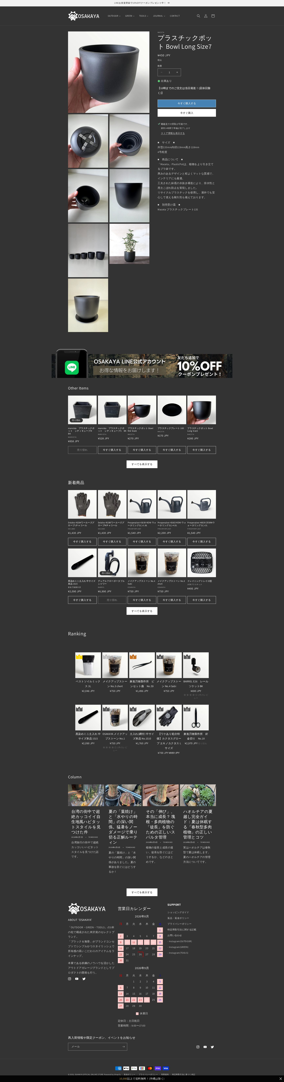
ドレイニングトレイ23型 (199, 581)
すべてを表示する (142, 464)
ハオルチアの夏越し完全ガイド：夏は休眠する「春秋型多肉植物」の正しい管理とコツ (198, 824)
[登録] (123, 1047)
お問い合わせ (174, 935)
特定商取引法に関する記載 (181, 929)
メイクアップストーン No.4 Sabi (141, 582)
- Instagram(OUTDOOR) (179, 941)
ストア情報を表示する (173, 133)
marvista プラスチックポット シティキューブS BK (112, 429)
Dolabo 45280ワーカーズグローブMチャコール (111, 524)
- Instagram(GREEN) (177, 947)
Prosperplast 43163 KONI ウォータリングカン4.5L (172, 524)
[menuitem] (114, 15)
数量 (160, 65)
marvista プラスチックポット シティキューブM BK (81, 431)
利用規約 (165, 1074)
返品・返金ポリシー (178, 918)
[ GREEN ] (73, 643)
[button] (198, 16)
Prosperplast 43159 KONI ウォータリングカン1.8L (142, 524)
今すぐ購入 (186, 112)
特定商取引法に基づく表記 (183, 1074)
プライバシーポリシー (179, 923)
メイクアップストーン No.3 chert (171, 582)
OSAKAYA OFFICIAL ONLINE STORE (89, 1074)
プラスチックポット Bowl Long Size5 (200, 429)
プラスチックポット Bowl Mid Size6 (140, 429)
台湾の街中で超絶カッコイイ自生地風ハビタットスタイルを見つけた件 (86, 822)
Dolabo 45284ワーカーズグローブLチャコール (81, 524)
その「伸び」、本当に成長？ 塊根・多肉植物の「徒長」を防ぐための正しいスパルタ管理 (160, 824)
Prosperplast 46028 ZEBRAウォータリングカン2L (201, 524)
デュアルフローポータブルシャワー (111, 582)
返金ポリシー (129, 1074)
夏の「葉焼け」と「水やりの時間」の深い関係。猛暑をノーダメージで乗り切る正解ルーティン (123, 827)
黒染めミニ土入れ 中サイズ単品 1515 (81, 582)
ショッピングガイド (178, 912)
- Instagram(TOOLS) (177, 952)
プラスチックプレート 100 (171, 428)
